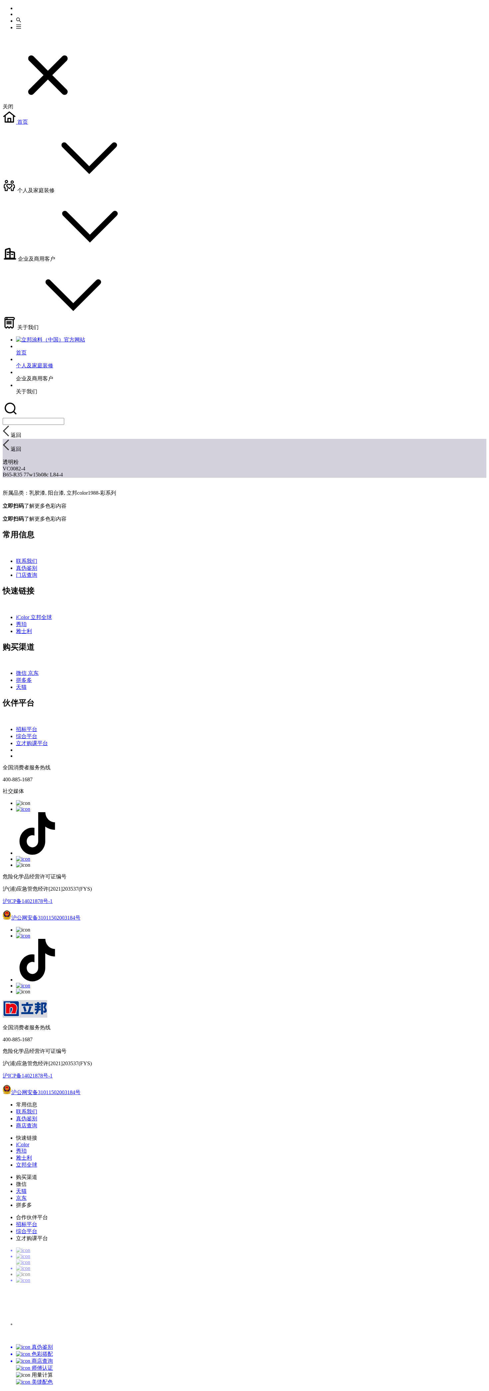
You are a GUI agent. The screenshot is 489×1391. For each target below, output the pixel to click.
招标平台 (26, 729)
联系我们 (26, 561)
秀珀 (21, 624)
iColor (23, 617)
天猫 (21, 687)
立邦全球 (41, 617)
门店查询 (26, 575)
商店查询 (26, 1125)
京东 (33, 673)
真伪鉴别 (26, 568)
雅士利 (24, 631)
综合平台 (26, 736)
